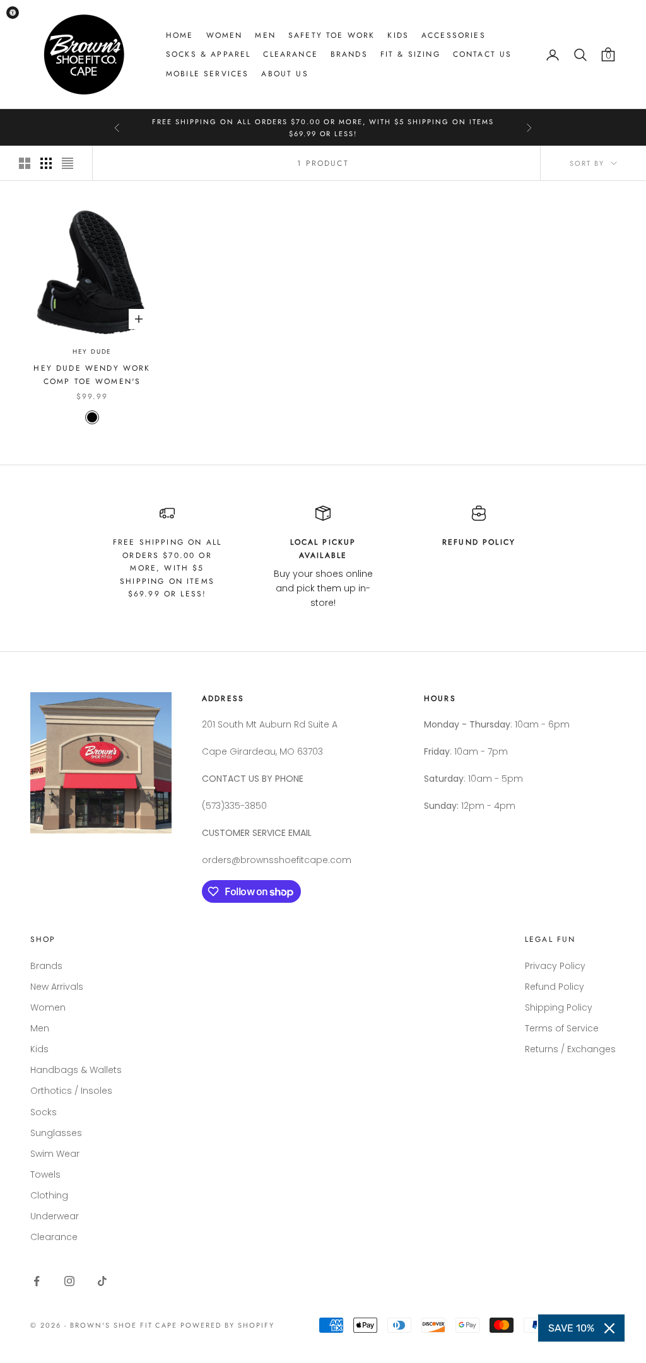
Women (224, 35)
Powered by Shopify (227, 1325)
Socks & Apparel (208, 54)
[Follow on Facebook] (36, 1281)
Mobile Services (207, 73)
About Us (284, 73)
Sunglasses (56, 1133)
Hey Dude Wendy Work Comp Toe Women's (91, 374)
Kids (398, 35)
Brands (349, 54)
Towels (45, 1174)
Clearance (290, 54)
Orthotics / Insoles (71, 1090)
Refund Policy (554, 986)
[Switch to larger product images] (24, 163)
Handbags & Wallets (76, 1070)
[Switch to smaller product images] (46, 163)
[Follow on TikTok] (102, 1281)
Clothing (49, 1195)
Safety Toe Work (331, 35)
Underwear (54, 1216)
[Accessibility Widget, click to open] (12, 12)
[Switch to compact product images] (67, 163)
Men (265, 35)
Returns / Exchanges (570, 1049)
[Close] (609, 1328)
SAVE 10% (571, 1328)
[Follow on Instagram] (69, 1281)
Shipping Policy (558, 1007)
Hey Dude (92, 351)
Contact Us (482, 54)
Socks (43, 1112)
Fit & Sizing (410, 54)
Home (180, 35)
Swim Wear (54, 1153)
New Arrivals (56, 986)
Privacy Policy (555, 966)
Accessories (453, 35)
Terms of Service (562, 1028)
